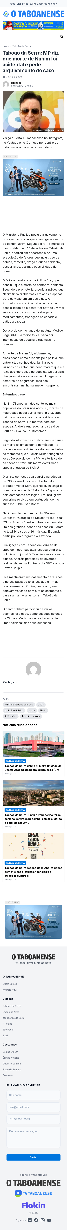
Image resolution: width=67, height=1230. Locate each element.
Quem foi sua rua (12, 1063)
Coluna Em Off (10, 1051)
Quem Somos (10, 983)
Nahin (43, 710)
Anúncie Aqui (10, 989)
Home (6, 46)
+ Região (7, 1023)
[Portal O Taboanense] (33, 1183)
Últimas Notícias (11, 1057)
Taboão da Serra (21, 46)
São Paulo (8, 1029)
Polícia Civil (11, 716)
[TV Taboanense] (33, 1193)
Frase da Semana (12, 1069)
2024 (41, 704)
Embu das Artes (11, 1012)
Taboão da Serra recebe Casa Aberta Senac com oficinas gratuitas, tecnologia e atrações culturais (33, 871)
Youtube (12, 142)
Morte (32, 710)
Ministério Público (14, 710)
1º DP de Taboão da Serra (19, 704)
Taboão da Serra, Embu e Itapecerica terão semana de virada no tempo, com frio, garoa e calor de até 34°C (33, 818)
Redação (16, 82)
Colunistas (8, 1075)
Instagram (55, 138)
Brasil (5, 1035)
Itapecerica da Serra (14, 1017)
